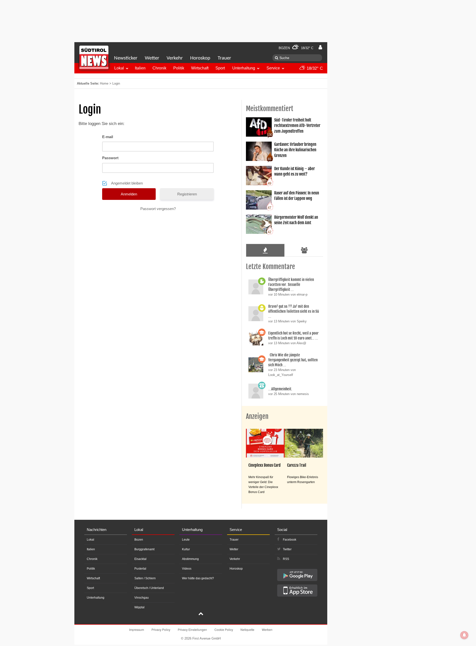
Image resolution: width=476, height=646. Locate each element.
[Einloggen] (320, 47)
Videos (186, 568)
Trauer (224, 58)
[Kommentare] (265, 250)
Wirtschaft (199, 68)
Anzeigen (257, 416)
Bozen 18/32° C (296, 48)
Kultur (186, 549)
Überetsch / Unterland (149, 588)
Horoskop (200, 58)
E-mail (107, 137)
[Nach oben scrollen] (200, 614)
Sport (220, 68)
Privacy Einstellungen (192, 629)
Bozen (138, 539)
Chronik (159, 68)
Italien (140, 68)
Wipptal (139, 607)
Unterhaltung (243, 68)
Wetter (152, 58)
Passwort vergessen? (158, 209)
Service (273, 68)
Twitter (287, 549)
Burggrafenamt (144, 549)
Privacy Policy (160, 629)
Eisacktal (140, 559)
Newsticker (125, 58)
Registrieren (187, 194)
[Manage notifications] (464, 635)
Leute (186, 539)
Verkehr (175, 58)
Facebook (289, 539)
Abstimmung (190, 559)
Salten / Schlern (145, 578)
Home (104, 83)
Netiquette (247, 629)
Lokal (119, 68)
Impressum (136, 629)
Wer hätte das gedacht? (198, 578)
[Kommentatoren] (304, 250)
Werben (267, 629)
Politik (178, 68)
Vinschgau (141, 597)
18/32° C (314, 68)
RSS (286, 559)
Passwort (110, 158)
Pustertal (140, 568)
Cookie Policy (223, 629)
